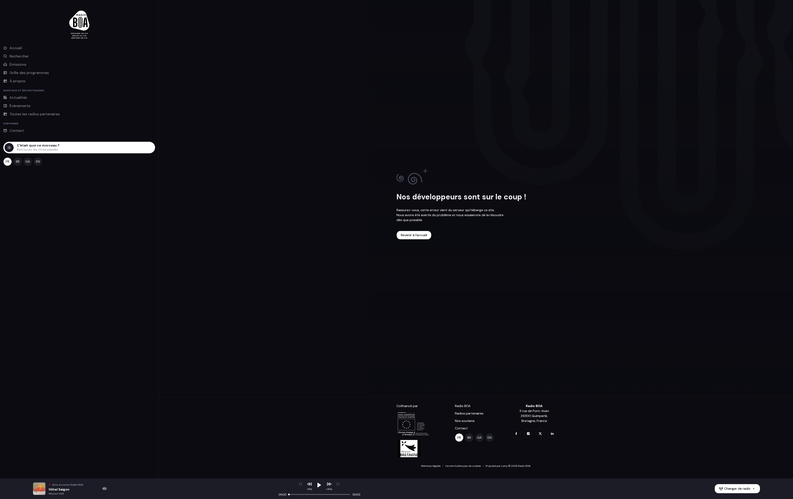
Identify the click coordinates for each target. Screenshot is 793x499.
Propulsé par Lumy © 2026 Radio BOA (508, 466)
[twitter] (540, 433)
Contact (461, 428)
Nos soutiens (465, 421)
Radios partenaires (469, 413)
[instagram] (528, 433)
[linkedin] (552, 433)
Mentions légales (431, 466)
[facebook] (516, 433)
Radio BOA (463, 406)
